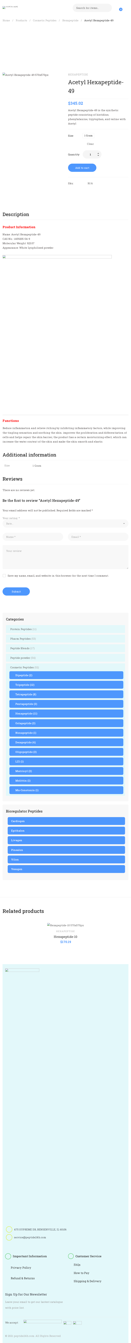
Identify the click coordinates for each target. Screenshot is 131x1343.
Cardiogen (18, 821)
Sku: (71, 183)
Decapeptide (25, 742)
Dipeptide (23, 675)
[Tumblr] (91, 191)
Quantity (73, 154)
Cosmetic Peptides (44, 20)
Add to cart (82, 167)
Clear (90, 144)
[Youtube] (31, 1243)
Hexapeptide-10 (65, 937)
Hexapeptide (70, 20)
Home (6, 20)
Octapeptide (25, 723)
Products (21, 20)
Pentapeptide (26, 704)
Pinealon (17, 850)
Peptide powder (23, 657)
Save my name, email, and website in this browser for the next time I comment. (58, 575)
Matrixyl (23, 771)
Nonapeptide (25, 732)
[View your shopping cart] (118, 7)
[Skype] (24, 1243)
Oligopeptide (26, 752)
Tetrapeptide (25, 694)
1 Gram (37, 465)
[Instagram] (39, 1243)
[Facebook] (69, 191)
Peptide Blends (22, 648)
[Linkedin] (84, 191)
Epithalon (18, 830)
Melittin (23, 780)
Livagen (16, 840)
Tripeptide (24, 684)
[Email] (98, 191)
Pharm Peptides (23, 638)
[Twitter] (76, 191)
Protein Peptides (23, 629)
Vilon (15, 859)
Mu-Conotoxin (27, 790)
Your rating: (11, 518)
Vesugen (16, 869)
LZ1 (19, 761)
